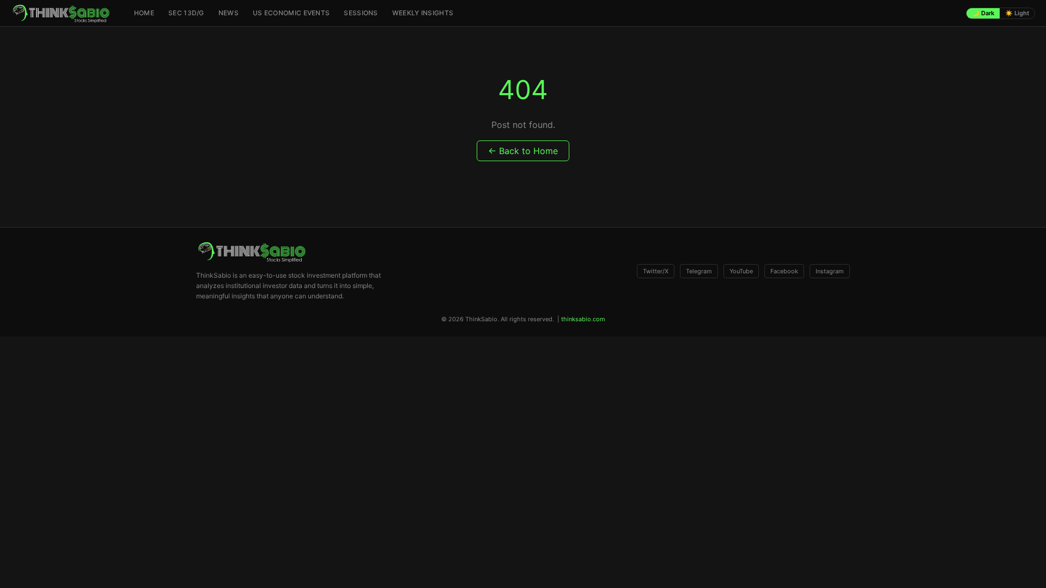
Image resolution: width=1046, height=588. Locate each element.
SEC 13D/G (186, 13)
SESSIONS (361, 13)
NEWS (228, 13)
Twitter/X (655, 271)
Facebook (784, 271)
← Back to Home (523, 150)
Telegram (699, 271)
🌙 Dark (983, 13)
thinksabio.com (583, 319)
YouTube (741, 271)
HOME (144, 13)
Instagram (830, 271)
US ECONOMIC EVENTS (291, 13)
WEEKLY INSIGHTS (423, 13)
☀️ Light (1017, 13)
